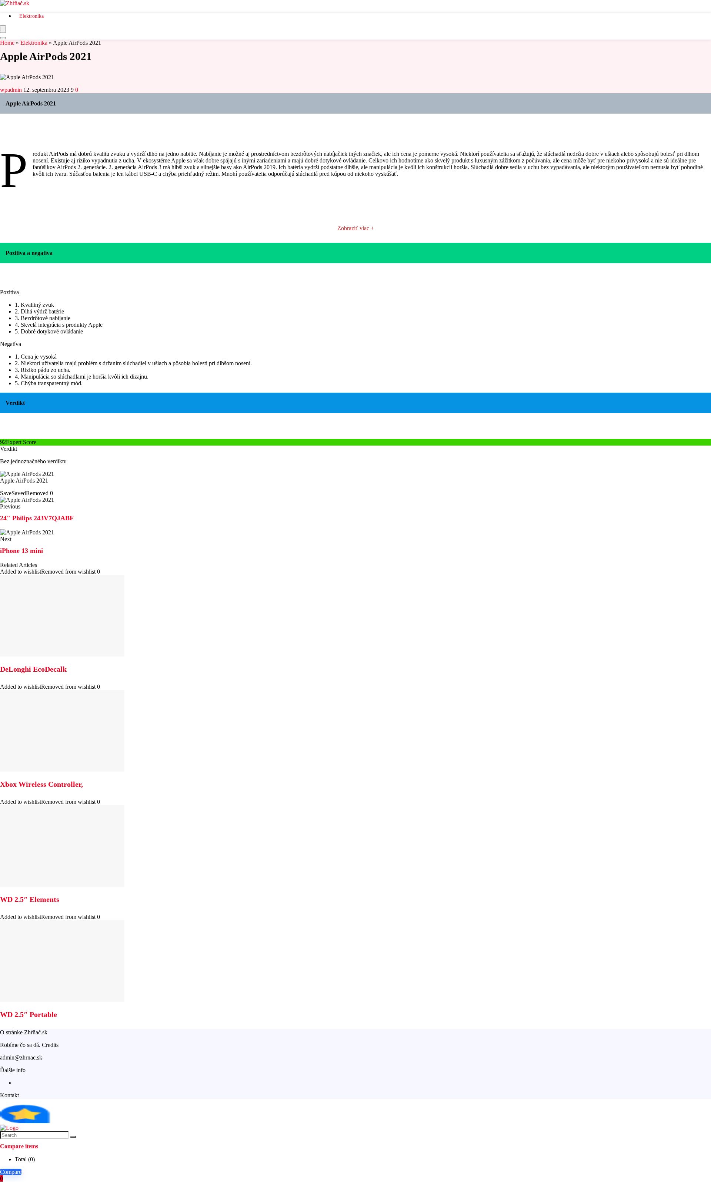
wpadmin (11, 90)
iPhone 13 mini (21, 550)
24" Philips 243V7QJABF (37, 518)
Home (7, 43)
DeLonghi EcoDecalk (33, 669)
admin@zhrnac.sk (21, 1057)
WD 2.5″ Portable (28, 1014)
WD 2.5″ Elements (29, 899)
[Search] (3, 38)
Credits (50, 1045)
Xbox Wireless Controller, (41, 784)
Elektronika (31, 16)
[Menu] (3, 29)
